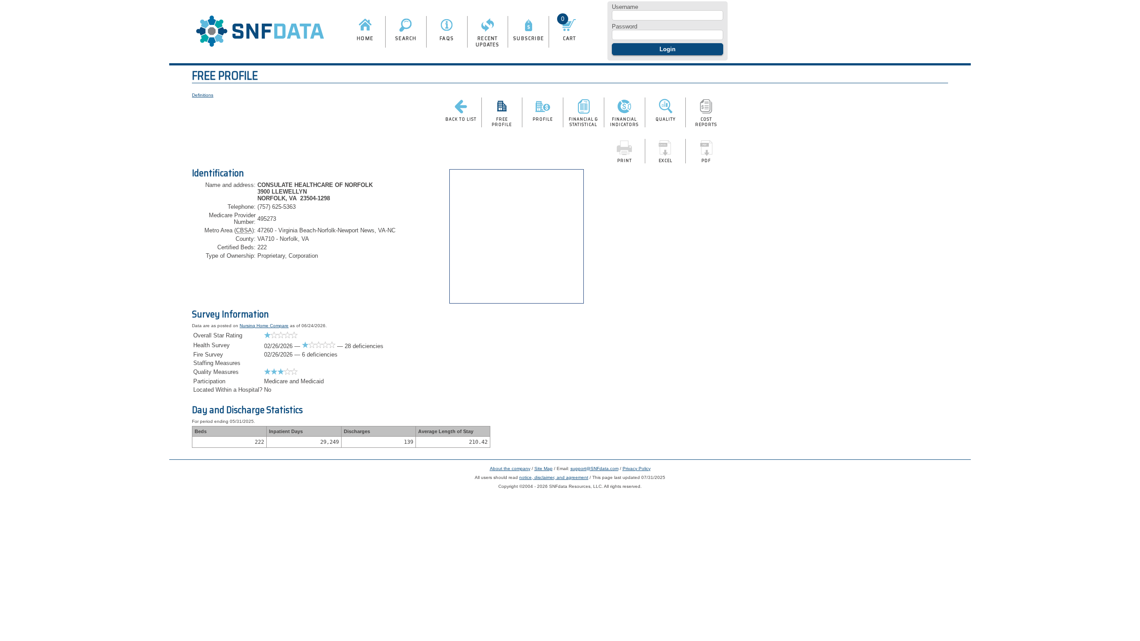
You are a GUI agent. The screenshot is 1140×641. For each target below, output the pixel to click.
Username (625, 7)
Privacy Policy (637, 468)
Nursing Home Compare (264, 325)
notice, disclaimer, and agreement (553, 477)
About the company (510, 468)
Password (624, 26)
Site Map (543, 468)
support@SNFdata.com (594, 468)
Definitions (202, 95)
